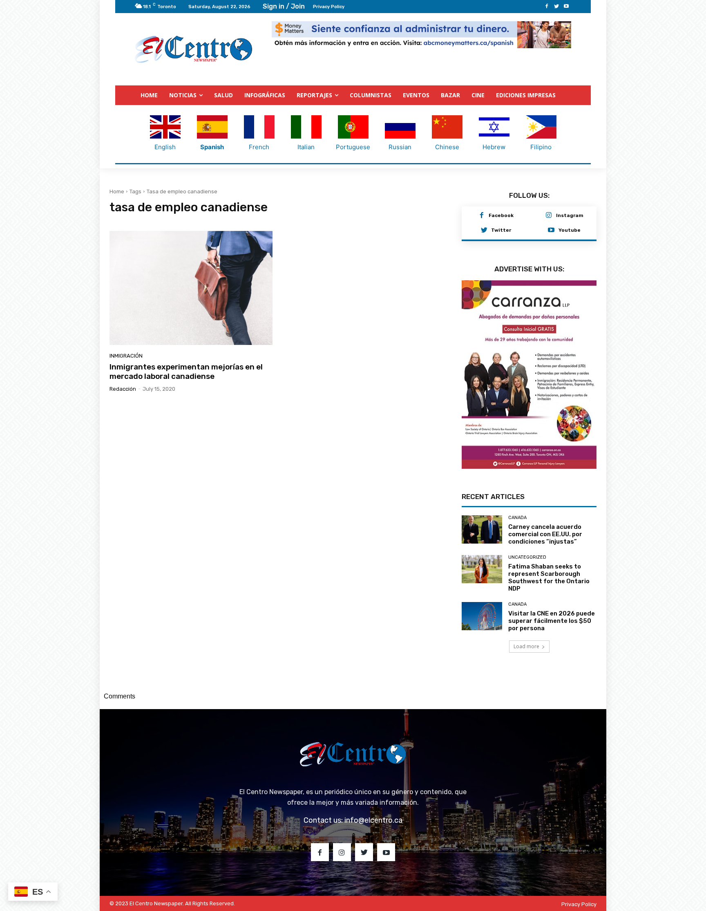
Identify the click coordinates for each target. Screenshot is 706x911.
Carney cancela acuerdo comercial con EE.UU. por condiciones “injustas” (545, 549)
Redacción (122, 389)
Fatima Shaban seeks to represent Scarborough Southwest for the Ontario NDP (549, 592)
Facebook (501, 215)
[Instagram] (548, 216)
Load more (526, 661)
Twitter (501, 230)
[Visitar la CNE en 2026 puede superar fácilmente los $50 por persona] (482, 631)
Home (116, 192)
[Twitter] (556, 6)
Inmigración (126, 356)
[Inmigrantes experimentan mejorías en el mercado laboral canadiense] (191, 288)
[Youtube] (566, 6)
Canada (517, 532)
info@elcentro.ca (373, 835)
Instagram (569, 215)
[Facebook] (547, 6)
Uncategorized (527, 572)
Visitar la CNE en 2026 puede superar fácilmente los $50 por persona (551, 636)
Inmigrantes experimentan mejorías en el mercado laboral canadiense (186, 372)
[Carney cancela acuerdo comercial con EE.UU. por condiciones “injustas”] (482, 544)
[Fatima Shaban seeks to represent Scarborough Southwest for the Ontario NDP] (482, 584)
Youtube (570, 230)
